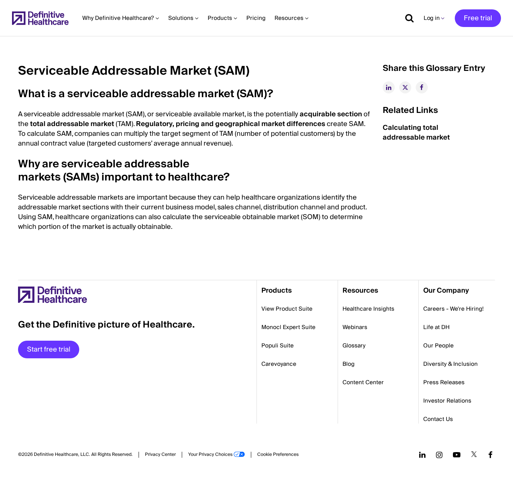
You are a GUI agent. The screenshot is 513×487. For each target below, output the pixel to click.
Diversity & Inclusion (450, 364)
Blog (349, 364)
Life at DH (436, 327)
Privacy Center (160, 454)
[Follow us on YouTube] (456, 455)
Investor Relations (447, 401)
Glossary (354, 345)
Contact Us (438, 419)
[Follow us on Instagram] (439, 455)
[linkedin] (389, 87)
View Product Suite (286, 309)
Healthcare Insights (368, 309)
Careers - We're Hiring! (453, 309)
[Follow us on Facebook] (490, 455)
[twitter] (405, 87)
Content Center (363, 382)
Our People (438, 345)
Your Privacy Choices (210, 454)
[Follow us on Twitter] (473, 455)
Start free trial (48, 349)
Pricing (256, 18)
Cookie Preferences (278, 454)
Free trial (478, 18)
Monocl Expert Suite (288, 327)
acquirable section (331, 114)
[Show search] (407, 18)
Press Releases (444, 382)
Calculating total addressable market (416, 132)
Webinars (355, 327)
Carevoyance (278, 364)
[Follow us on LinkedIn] (422, 455)
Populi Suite (277, 345)
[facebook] (422, 87)
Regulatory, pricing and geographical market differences (230, 124)
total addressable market (72, 124)
